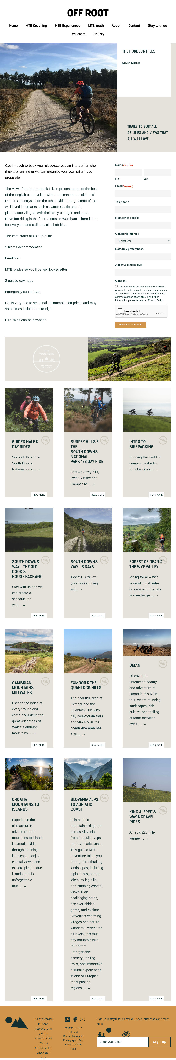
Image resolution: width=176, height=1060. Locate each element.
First (117, 178)
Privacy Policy (155, 300)
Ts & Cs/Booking (43, 1019)
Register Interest (131, 324)
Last (146, 178)
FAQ (43, 1057)
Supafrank (77, 1036)
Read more (39, 495)
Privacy (43, 1024)
